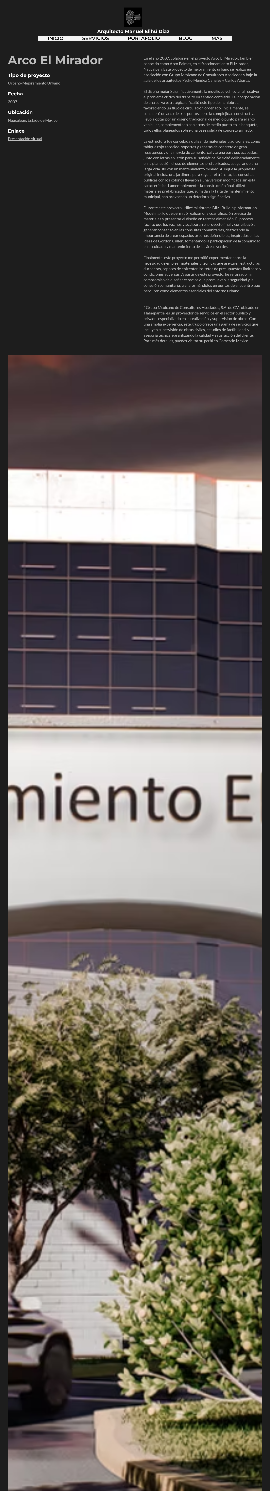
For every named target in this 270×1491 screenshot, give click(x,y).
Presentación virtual (25, 138)
